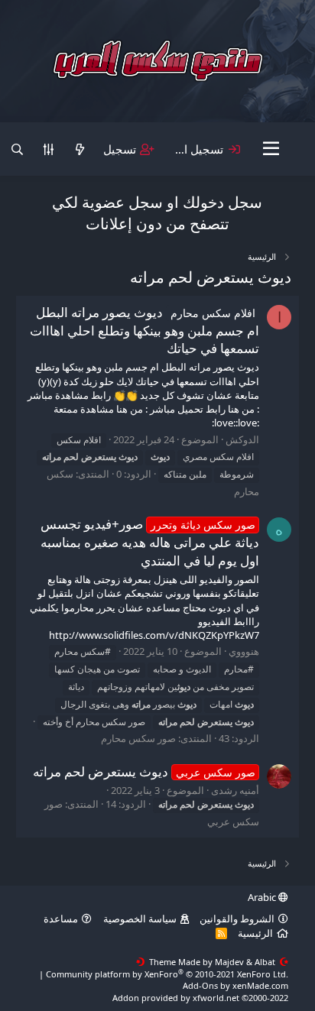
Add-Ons (200, 985)
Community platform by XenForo (167, 974)
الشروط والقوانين (237, 918)
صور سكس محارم (138, 738)
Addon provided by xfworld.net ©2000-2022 (200, 997)
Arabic (263, 897)
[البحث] (17, 149)
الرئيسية (255, 933)
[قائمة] (272, 149)
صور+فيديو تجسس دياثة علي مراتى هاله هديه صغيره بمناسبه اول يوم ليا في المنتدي (150, 542)
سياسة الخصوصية (140, 918)
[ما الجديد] (80, 149)
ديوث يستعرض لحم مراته (144, 771)
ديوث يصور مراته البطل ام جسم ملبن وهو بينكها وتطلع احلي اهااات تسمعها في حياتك (144, 330)
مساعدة (61, 918)
